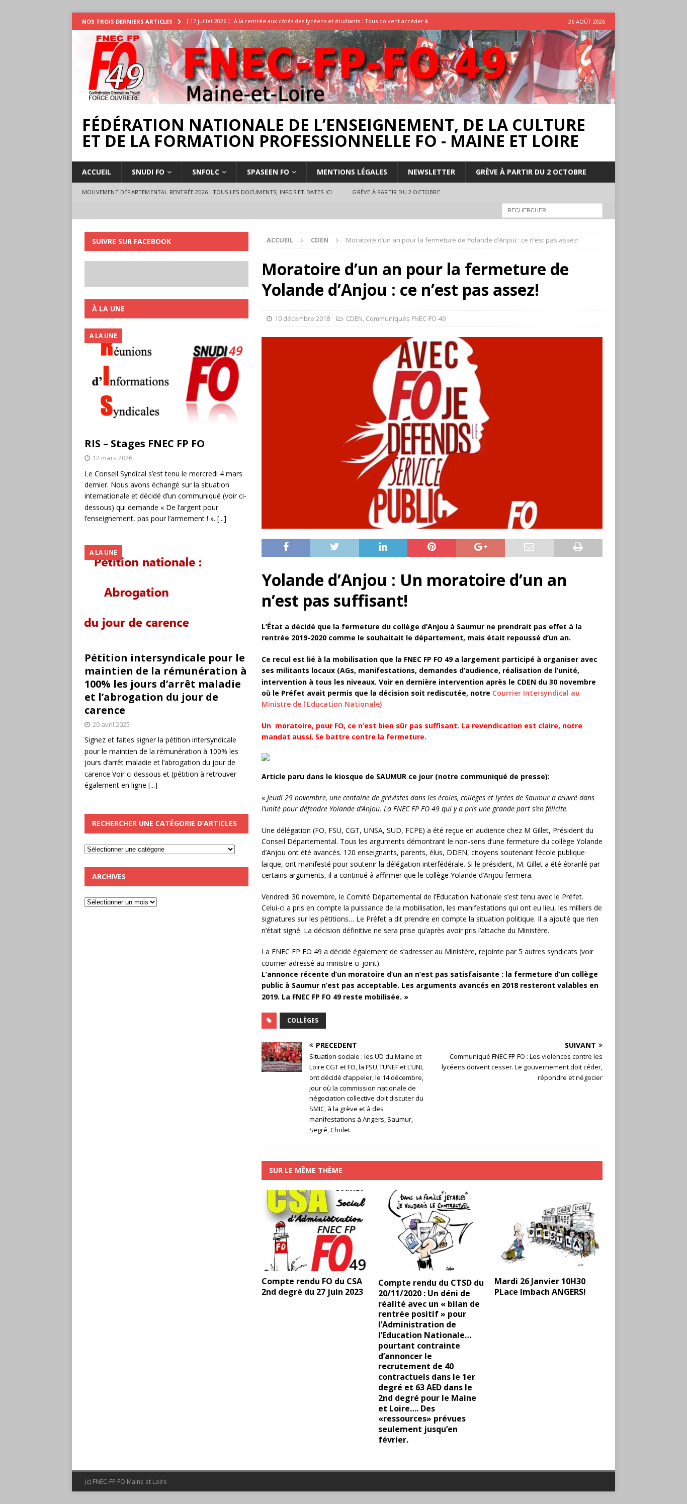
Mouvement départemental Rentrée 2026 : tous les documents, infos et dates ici (207, 192)
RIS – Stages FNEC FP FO (144, 443)
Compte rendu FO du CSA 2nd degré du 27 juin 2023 (312, 1286)
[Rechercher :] (552, 209)
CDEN (354, 318)
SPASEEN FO (268, 172)
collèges (302, 1020)
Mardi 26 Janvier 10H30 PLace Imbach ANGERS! (540, 1286)
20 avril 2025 (111, 724)
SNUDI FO (148, 172)
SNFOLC (205, 172)
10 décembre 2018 (302, 318)
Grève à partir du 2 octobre (531, 172)
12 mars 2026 (112, 457)
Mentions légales (352, 172)
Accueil (96, 172)
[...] (221, 518)
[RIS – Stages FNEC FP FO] (166, 380)
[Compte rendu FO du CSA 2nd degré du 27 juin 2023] (316, 1230)
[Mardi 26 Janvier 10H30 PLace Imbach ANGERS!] (548, 1230)
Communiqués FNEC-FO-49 (406, 318)
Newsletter (431, 172)
